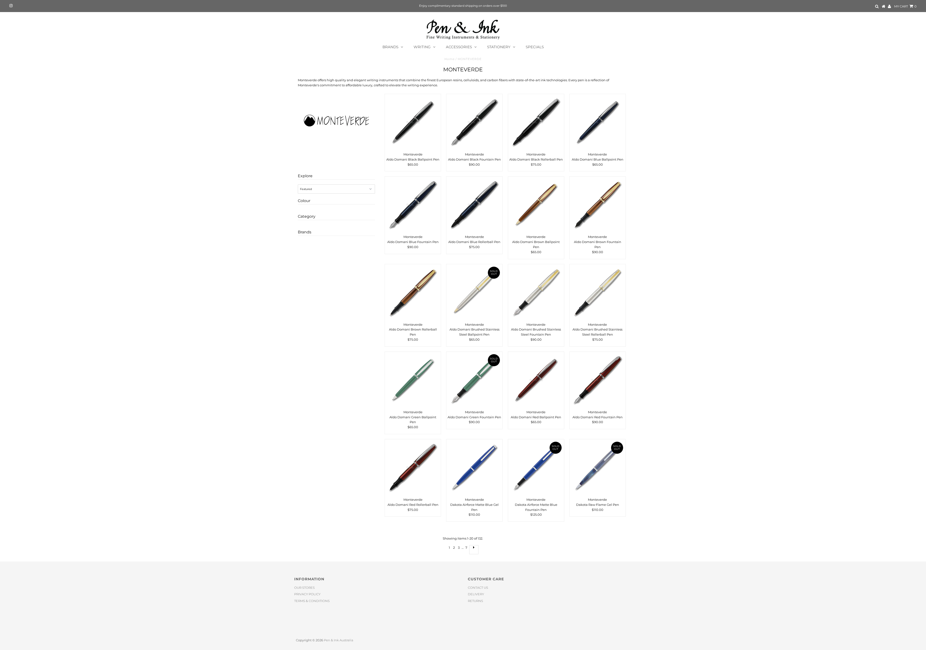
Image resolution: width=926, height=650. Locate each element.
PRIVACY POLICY (307, 594)
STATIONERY (499, 47)
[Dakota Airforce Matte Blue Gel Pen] (474, 467)
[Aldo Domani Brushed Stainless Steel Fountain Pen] (536, 292)
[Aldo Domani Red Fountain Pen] (598, 380)
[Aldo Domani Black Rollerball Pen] (536, 122)
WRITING (422, 47)
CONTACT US (478, 587)
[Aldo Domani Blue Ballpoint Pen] (598, 122)
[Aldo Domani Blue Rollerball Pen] (474, 204)
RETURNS (475, 601)
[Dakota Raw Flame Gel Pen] (598, 467)
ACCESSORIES (459, 47)
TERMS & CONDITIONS (312, 601)
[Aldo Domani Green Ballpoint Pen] (413, 380)
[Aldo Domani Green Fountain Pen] (474, 380)
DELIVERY (476, 594)
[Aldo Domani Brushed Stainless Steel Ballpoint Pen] (474, 292)
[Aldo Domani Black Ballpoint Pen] (413, 122)
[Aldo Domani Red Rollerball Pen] (413, 467)
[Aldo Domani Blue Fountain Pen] (413, 204)
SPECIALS (535, 47)
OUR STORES (304, 587)
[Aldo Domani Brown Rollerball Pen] (413, 292)
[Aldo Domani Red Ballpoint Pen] (536, 380)
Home (449, 59)
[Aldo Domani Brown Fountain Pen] (598, 204)
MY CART (905, 6)
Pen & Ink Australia (338, 640)
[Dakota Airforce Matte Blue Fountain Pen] (536, 467)
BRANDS (390, 47)
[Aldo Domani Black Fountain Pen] (474, 122)
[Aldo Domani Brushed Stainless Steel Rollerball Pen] (598, 292)
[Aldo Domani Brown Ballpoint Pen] (536, 204)
